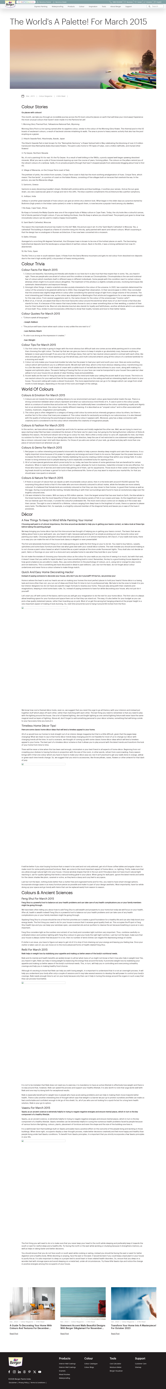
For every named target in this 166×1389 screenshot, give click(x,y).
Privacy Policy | (24, 1382)
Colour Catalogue (90, 1364)
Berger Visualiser (116, 1371)
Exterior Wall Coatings (67, 1367)
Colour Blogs (89, 1367)
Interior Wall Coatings (67, 1364)
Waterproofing (64, 1378)
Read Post (14, 1334)
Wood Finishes (64, 1374)
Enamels (62, 1371)
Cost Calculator (115, 1364)
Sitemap (138, 1367)
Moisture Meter (116, 1367)
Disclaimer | (13, 1382)
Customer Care (140, 1364)
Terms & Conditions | (38, 1382)
